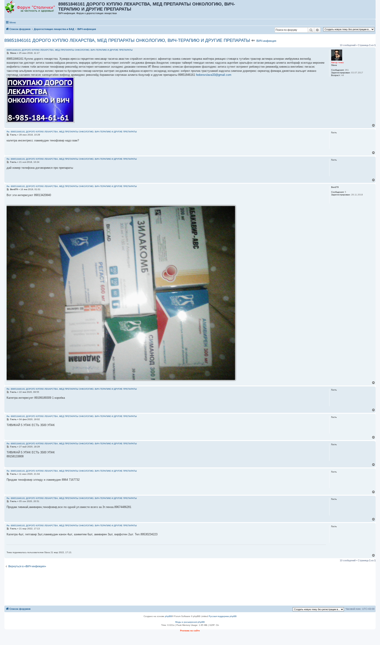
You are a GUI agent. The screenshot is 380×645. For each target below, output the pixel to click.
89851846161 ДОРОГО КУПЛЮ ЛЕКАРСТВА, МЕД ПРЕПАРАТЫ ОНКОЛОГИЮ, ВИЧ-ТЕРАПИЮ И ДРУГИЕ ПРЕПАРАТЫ (127, 40)
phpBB (168, 616)
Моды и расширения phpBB (190, 622)
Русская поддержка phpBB (223, 616)
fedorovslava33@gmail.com (213, 74)
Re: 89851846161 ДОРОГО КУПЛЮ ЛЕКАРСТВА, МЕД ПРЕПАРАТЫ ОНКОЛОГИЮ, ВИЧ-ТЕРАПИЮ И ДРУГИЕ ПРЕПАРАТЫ (72, 131)
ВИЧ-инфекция (266, 41)
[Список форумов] (31, 7)
